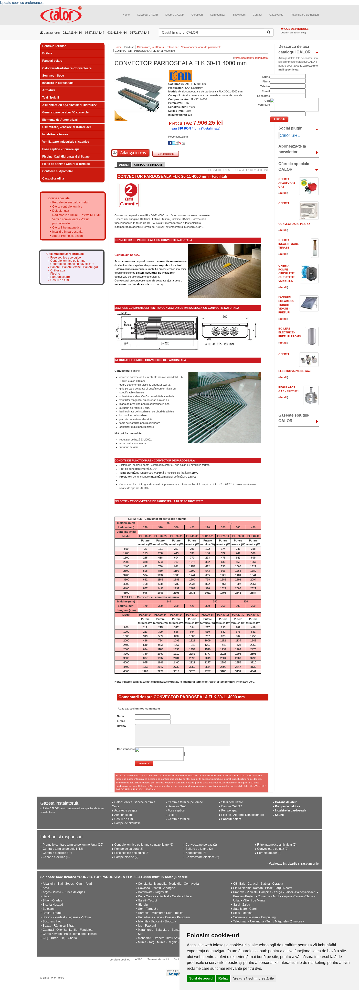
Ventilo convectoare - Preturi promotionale (71, 221)
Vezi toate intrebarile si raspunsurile (294, 863)
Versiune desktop (120, 959)
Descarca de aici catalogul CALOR (294, 49)
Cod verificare (126, 749)
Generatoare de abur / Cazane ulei (65, 112)
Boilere (47, 53)
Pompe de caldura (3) (128, 848)
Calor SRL (290, 135)
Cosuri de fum (59, 280)
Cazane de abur (286, 802)
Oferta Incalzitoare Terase (288, 244)
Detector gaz (60, 210)
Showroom (239, 14)
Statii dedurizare (232, 802)
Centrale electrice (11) (57, 853)
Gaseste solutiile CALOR (293, 418)
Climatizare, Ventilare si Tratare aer (66, 127)
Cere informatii (166, 153)
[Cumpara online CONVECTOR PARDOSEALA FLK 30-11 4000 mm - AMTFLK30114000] (130, 153)
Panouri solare (52, 60)
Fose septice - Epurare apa (61, 149)
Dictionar (179, 959)
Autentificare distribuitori (305, 14)
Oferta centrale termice (67, 206)
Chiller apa (57, 270)
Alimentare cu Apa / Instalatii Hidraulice (69, 105)
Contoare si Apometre (57, 171)
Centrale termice (179, 819)
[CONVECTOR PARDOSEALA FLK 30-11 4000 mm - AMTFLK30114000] (139, 94)
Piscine (55, 273)
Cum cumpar (217, 14)
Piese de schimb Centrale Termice (66, 164)
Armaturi (48, 90)
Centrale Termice (54, 46)
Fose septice (176, 810)
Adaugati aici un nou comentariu (138, 708)
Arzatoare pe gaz (125, 810)
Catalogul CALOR (147, 14)
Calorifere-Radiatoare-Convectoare (67, 68)
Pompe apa (229, 810)
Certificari (197, 14)
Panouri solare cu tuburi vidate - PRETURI (286, 305)
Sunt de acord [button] (201, 978)
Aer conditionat (124, 815)
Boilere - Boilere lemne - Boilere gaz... (75, 267)
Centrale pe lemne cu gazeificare (72, 264)
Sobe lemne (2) (196, 853)
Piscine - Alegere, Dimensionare (242, 815)
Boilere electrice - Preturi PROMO (289, 332)
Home (126, 14)
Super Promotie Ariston (67, 236)
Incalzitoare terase (55, 134)
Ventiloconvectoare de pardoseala (201, 47)
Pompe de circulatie (127, 823)
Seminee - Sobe (53, 75)
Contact (257, 14)
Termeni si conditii (158, 959)
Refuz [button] (223, 978)
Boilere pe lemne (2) (199, 848)
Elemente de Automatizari (60, 119)
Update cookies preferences (21, 2)
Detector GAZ (177, 806)
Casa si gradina (53, 178)
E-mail (121, 721)
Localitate (263, 95)
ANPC (138, 959)
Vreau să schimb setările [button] (253, 978)
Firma (266, 81)
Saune (279, 815)
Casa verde (276, 14)
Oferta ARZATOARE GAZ (286, 183)
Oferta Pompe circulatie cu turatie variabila (286, 273)
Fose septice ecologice (65, 257)
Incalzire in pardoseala (58, 83)
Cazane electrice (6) (56, 857)
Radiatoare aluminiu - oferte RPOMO (76, 215)
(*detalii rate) (210, 128)
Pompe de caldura (287, 806)
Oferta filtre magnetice (66, 227)
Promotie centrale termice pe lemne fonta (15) (73, 844)
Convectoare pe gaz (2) (201, 844)
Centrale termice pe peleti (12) (63, 848)
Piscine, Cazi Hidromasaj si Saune (66, 156)
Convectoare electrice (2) (202, 857)
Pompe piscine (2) (126, 857)
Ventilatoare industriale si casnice (65, 141)
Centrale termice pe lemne (67, 260)
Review (121, 725)
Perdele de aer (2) (269, 853)
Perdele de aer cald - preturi (70, 202)
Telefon (265, 86)
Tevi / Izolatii (50, 97)
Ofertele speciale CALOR (293, 166)
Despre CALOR (174, 14)
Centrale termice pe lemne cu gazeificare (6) (143, 844)
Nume (121, 716)
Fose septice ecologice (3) (131, 853)
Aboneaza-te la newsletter (292, 149)
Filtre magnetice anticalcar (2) (276, 844)
